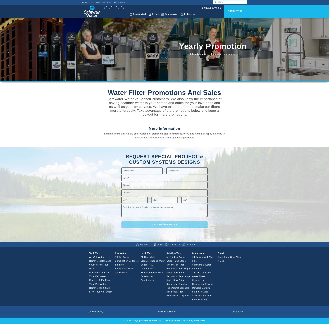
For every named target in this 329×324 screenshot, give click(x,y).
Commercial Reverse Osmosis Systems (203, 286)
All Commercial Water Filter (203, 259)
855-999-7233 (211, 8)
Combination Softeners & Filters (127, 263)
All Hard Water (148, 257)
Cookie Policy (96, 312)
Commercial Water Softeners (201, 267)
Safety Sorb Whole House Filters (124, 271)
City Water (120, 253)
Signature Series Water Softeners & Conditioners (153, 265)
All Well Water (96, 257)
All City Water (122, 257)
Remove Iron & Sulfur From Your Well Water (100, 290)
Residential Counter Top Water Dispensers (177, 286)
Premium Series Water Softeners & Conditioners (152, 276)
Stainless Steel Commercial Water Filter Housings (201, 296)
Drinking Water (174, 253)
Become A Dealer (167, 312)
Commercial (198, 253)
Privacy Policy (172, 321)
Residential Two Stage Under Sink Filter (178, 271)
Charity (222, 253)
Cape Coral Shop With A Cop (229, 259)
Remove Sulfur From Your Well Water (100, 282)
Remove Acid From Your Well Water (99, 274)
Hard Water (147, 253)
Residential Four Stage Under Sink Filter (178, 278)
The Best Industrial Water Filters (202, 274)
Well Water (95, 253)
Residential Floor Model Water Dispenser (178, 294)
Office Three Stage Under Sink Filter (176, 263)
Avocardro (199, 321)
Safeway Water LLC (152, 321)
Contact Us (237, 312)
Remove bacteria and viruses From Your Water (100, 265)
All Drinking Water (175, 257)
